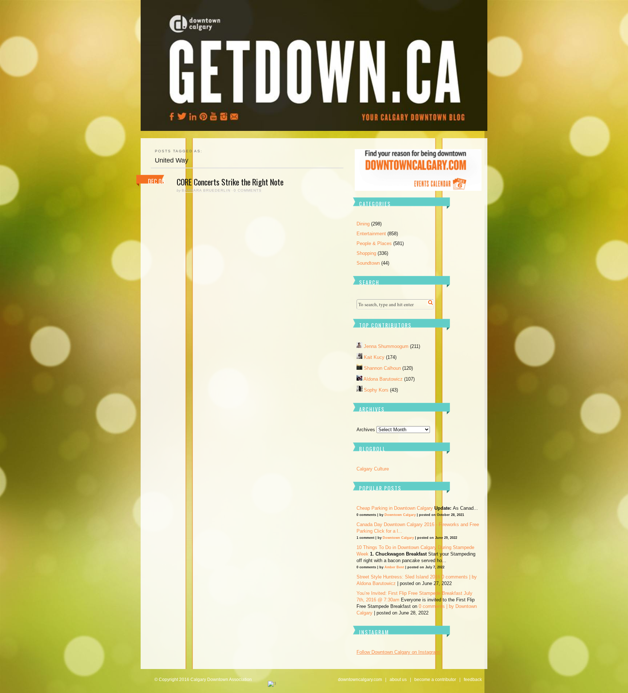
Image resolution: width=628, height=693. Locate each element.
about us (398, 679)
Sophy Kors (377, 390)
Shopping (366, 253)
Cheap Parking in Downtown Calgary (395, 508)
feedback (473, 679)
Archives (366, 429)
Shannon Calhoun (383, 368)
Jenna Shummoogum (387, 346)
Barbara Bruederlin (206, 190)
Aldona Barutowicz (383, 379)
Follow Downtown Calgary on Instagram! (399, 652)
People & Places (374, 243)
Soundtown (368, 263)
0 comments (248, 190)
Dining (363, 224)
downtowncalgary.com (360, 679)
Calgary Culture (373, 469)
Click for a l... (388, 531)
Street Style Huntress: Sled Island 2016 (398, 577)
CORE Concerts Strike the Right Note (230, 182)
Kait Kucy (375, 357)
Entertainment (371, 233)
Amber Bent (394, 567)
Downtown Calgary (400, 515)
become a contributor (435, 679)
